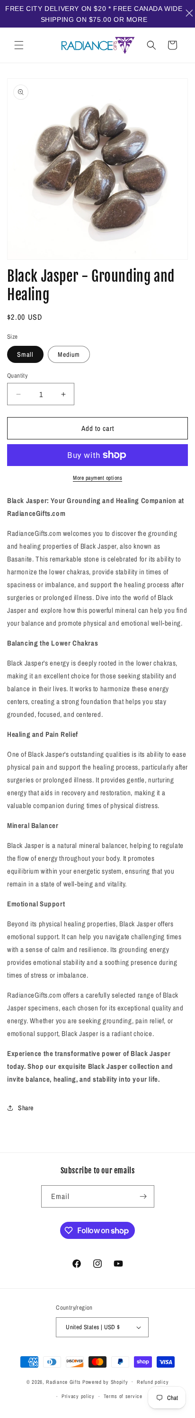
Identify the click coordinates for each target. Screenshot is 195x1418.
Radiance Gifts (63, 1381)
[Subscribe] (143, 1196)
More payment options (97, 478)
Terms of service (123, 1396)
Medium (69, 354)
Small (25, 354)
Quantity (17, 375)
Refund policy (152, 1382)
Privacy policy (78, 1396)
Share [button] (26, 1108)
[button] (19, 45)
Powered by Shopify (105, 1381)
